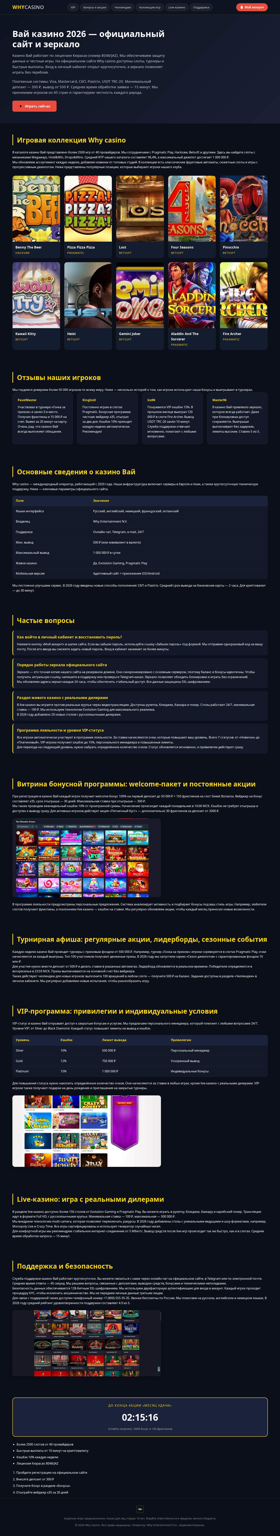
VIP (73, 7)
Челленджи (122, 7)
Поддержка (201, 7)
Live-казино (177, 7)
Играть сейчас (37, 106)
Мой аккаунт (254, 7)
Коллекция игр (149, 7)
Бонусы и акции (94, 7)
